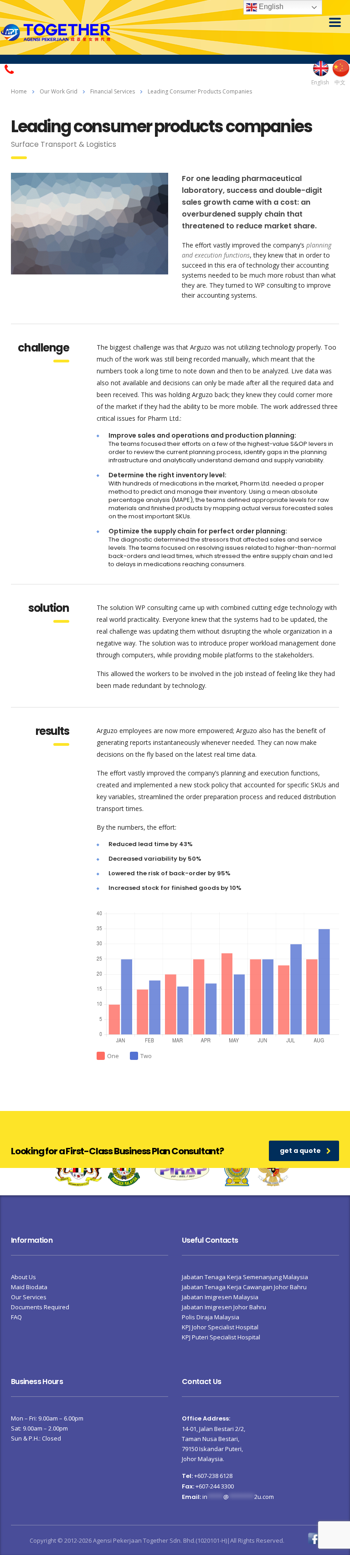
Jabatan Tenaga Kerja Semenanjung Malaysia (245, 1277)
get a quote (300, 1150)
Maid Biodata (29, 1287)
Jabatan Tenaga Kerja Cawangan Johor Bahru (244, 1287)
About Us (23, 1277)
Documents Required (40, 1307)
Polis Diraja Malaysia (210, 1317)
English (270, 6)
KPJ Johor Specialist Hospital (220, 1327)
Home (19, 91)
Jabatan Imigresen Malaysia (220, 1297)
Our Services (28, 1297)
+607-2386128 (39, 68)
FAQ (16, 1317)
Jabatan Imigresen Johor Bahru (224, 1307)
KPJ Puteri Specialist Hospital (221, 1337)
